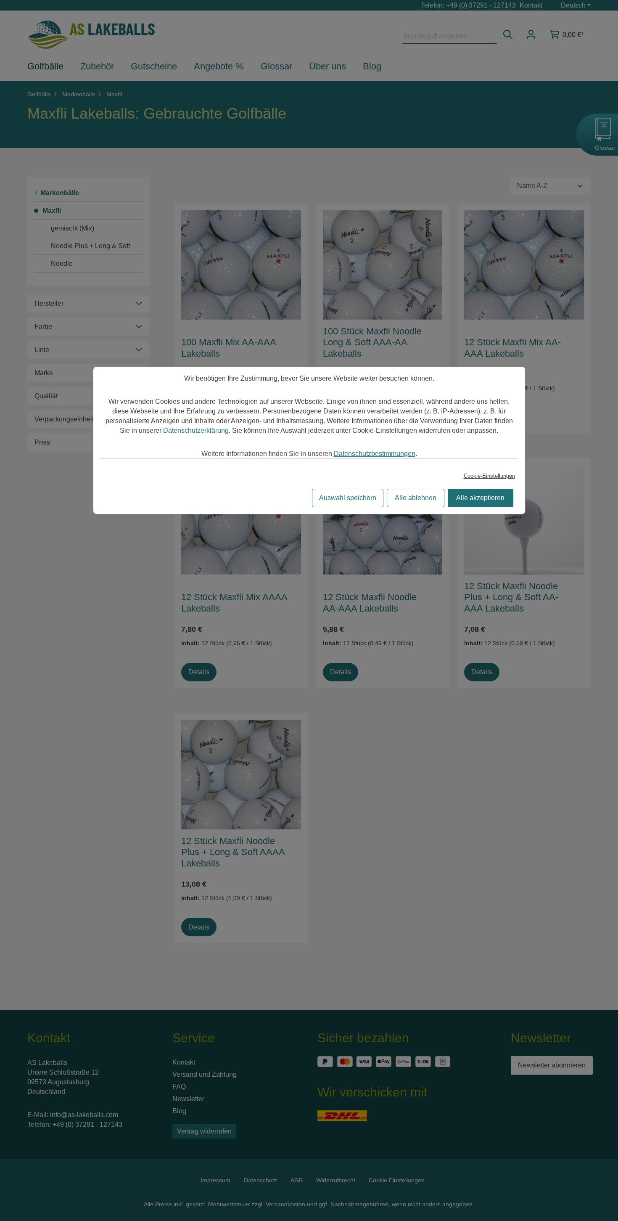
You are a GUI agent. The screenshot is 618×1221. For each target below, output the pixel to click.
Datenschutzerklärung (196, 430)
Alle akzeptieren (480, 497)
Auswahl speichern (347, 497)
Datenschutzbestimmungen (374, 453)
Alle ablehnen (415, 497)
